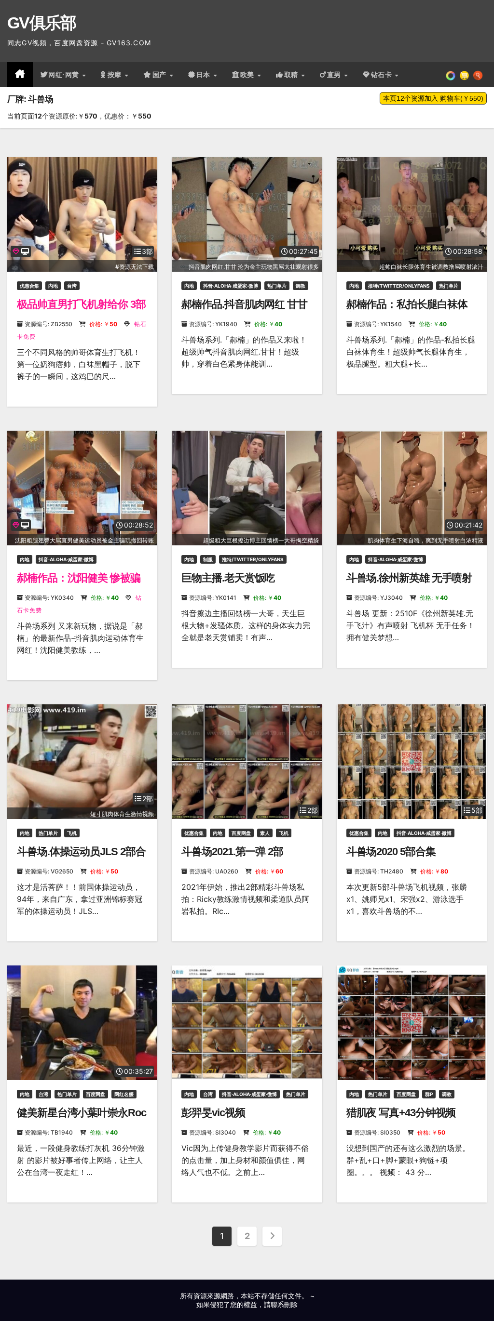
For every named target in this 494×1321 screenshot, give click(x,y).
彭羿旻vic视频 (213, 1112)
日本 (204, 74)
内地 (53, 286)
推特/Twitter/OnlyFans (399, 286)
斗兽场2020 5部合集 (391, 851)
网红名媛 (124, 1094)
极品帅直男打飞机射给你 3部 (81, 304)
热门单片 (277, 286)
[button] (478, 74)
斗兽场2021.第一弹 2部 (232, 851)
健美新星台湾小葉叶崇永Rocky (81, 1119)
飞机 (72, 833)
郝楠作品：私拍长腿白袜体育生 (406, 310)
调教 (300, 286)
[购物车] (464, 74)
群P (429, 1094)
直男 (335, 74)
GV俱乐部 (41, 23)
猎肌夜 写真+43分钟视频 (401, 1112)
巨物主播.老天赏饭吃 (227, 577)
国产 (160, 74)
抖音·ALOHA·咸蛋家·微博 (230, 286)
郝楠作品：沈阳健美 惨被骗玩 (78, 584)
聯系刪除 (284, 1304)
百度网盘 (241, 833)
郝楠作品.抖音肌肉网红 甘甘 (244, 304)
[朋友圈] (450, 74)
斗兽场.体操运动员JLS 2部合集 (81, 858)
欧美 (248, 74)
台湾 (72, 286)
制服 (208, 559)
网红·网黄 (64, 74)
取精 (292, 74)
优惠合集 (29, 286)
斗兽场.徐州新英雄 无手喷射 (409, 577)
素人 (265, 833)
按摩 (116, 74)
